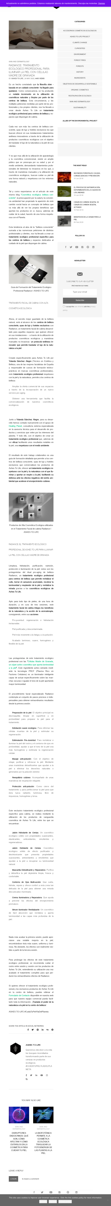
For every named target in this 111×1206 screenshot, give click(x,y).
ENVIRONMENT (80, 54)
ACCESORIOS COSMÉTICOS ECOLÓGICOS (80, 31)
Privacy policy (65, 1201)
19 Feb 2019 (78, 210)
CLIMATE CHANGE (80, 43)
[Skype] (26, 1079)
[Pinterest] (88, 247)
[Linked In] (93, 247)
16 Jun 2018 (78, 195)
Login (13, 1179)
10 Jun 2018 (78, 178)
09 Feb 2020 (78, 222)
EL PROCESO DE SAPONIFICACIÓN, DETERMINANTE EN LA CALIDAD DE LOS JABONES (87, 190)
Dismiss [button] (101, 3)
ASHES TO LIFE (17, 78)
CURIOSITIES (80, 48)
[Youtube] (41, 1075)
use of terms (79, 307)
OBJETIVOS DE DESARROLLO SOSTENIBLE (80, 84)
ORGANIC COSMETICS (80, 90)
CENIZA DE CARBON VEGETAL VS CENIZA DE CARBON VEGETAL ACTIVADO (86, 204)
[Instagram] (47, 1075)
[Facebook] (26, 1075)
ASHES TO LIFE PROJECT (80, 37)
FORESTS (80, 66)
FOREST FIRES (80, 60)
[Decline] (107, 1200)
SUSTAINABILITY (80, 108)
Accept (43, 1201)
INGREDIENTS (79, 78)
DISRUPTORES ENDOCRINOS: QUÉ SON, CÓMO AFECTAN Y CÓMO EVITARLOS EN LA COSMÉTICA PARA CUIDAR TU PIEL (19, 1142)
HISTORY (80, 72)
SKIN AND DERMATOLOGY (19, 62)
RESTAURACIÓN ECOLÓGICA (79, 96)
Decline (53, 1201)
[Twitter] (31, 1075)
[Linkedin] (36, 1075)
